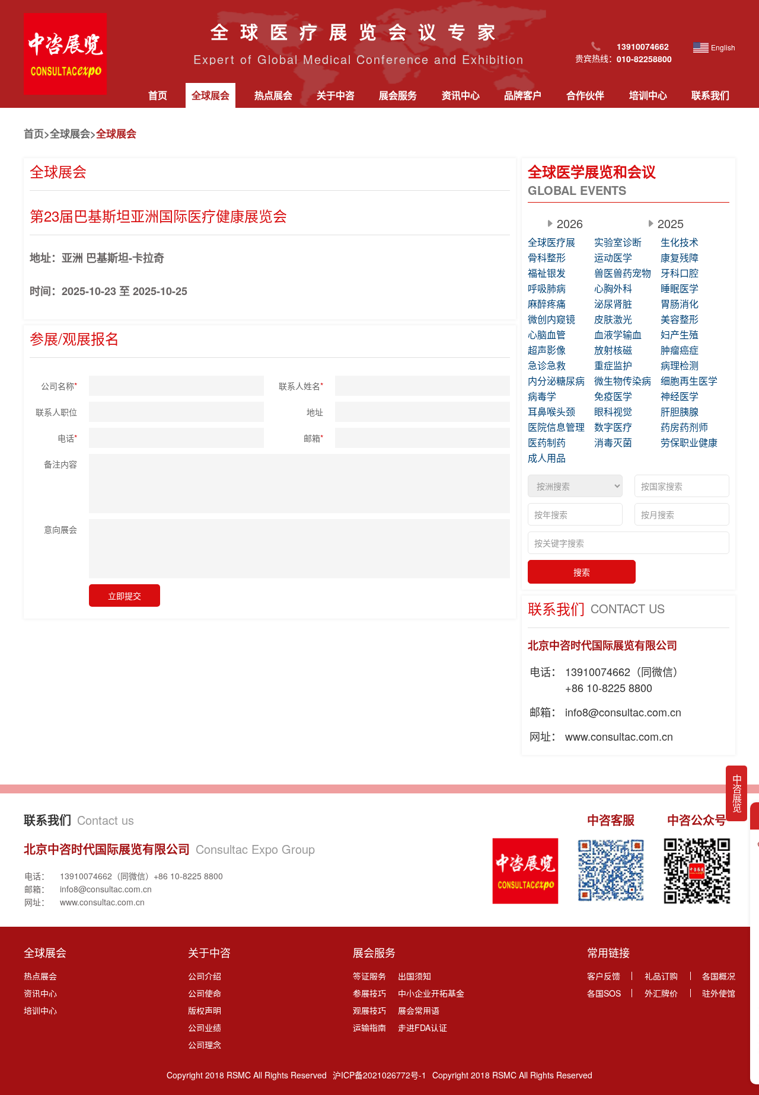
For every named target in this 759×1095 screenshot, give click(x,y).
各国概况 (718, 976)
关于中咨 (336, 95)
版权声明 (204, 1010)
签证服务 (369, 976)
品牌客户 (523, 95)
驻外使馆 (718, 993)
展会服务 (398, 95)
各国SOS (604, 993)
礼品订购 (661, 976)
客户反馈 (603, 976)
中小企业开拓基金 (431, 993)
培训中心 (648, 95)
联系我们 (710, 95)
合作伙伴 (585, 95)
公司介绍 (204, 976)
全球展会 (210, 95)
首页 (157, 95)
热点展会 (273, 95)
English (723, 47)
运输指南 (369, 1027)
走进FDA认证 (422, 1027)
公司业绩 (204, 1027)
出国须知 (414, 976)
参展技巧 (369, 993)
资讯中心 (461, 95)
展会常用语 (418, 1010)
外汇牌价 (661, 993)
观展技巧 (369, 1010)
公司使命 (204, 993)
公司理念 (204, 1045)
